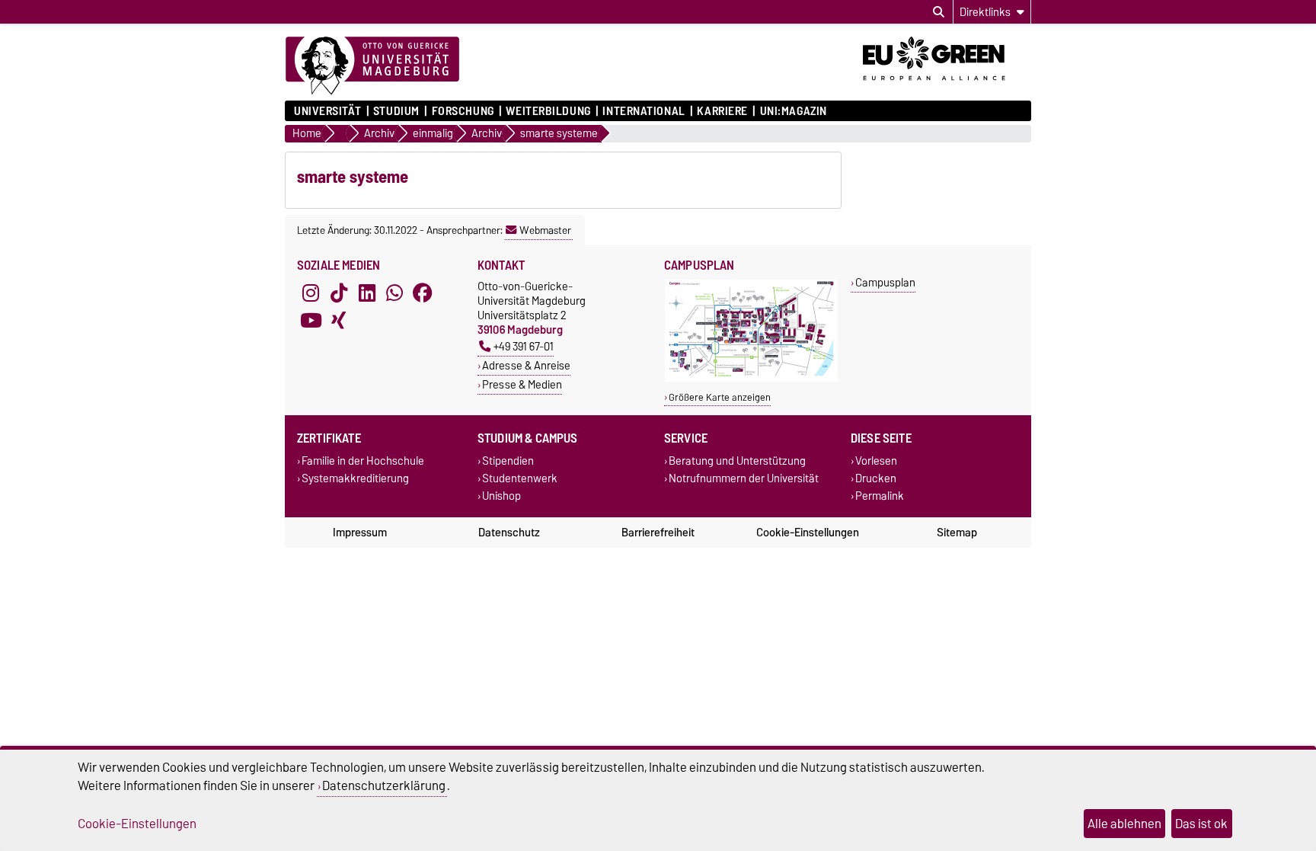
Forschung (463, 111)
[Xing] (339, 320)
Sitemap (957, 532)
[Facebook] (422, 292)
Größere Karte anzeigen (720, 397)
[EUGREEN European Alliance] (947, 86)
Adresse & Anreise (526, 365)
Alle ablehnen (1124, 823)
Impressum (360, 532)
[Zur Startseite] (372, 66)
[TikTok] (339, 292)
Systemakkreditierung (355, 479)
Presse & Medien (522, 384)
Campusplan (885, 282)
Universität (327, 111)
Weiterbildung (548, 111)
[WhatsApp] (394, 292)
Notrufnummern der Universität (744, 479)
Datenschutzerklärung (384, 785)
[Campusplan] (751, 378)
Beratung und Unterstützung (737, 460)
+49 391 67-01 (524, 346)
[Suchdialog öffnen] (938, 12)
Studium (396, 111)
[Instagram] (310, 292)
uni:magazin (793, 111)
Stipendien (508, 460)
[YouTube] (310, 320)
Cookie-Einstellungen (807, 532)
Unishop (501, 496)
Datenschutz (509, 532)
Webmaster (545, 230)
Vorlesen (876, 460)
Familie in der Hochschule (363, 460)
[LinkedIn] (367, 292)
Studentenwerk (519, 479)
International (643, 111)
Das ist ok (1201, 823)
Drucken (875, 479)
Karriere (722, 111)
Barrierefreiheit (658, 532)
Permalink (879, 496)
